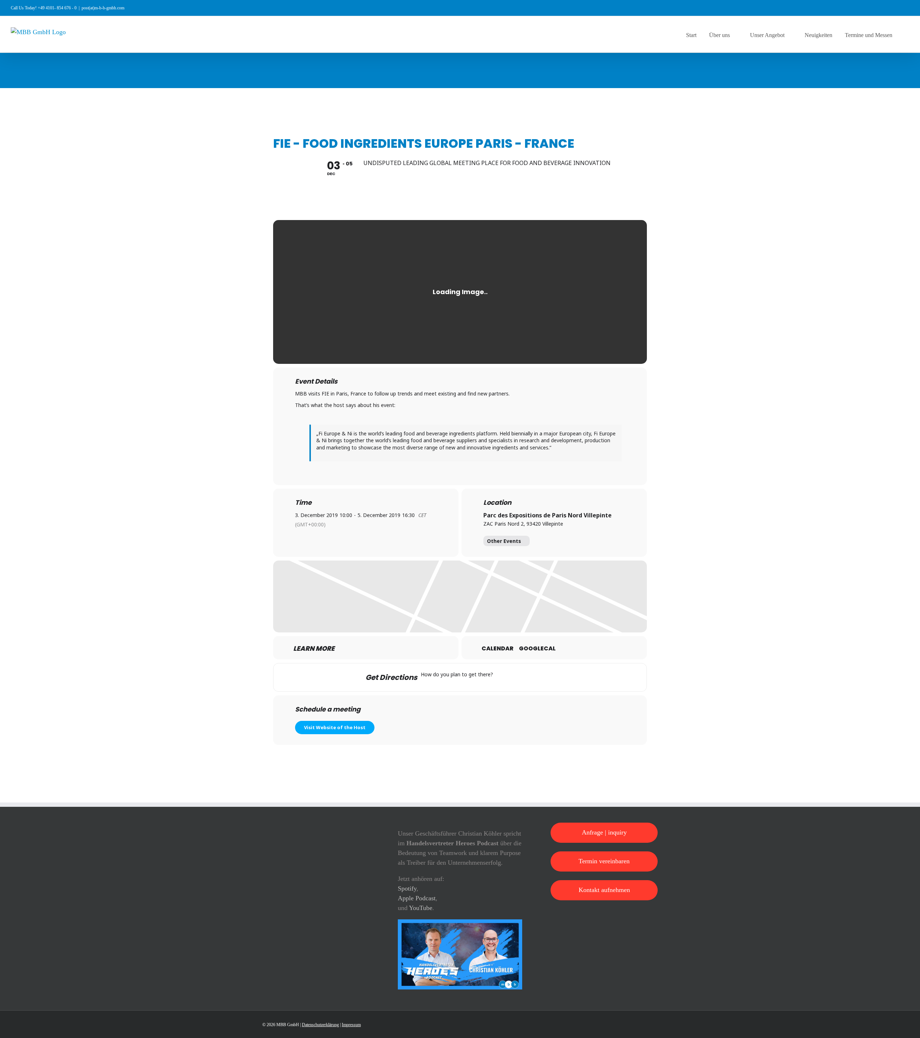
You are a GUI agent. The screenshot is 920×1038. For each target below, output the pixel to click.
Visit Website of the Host (334, 727)
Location (497, 502)
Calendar (498, 648)
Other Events (504, 541)
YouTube (420, 907)
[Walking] (545, 677)
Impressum (351, 1024)
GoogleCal (537, 648)
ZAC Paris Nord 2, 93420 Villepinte (523, 523)
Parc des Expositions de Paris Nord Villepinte (547, 515)
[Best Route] (503, 677)
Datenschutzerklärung (320, 1024)
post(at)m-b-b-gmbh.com (103, 7)
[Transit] (531, 677)
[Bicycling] (559, 677)
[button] (907, 34)
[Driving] (517, 677)
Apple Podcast (417, 898)
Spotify (407, 888)
